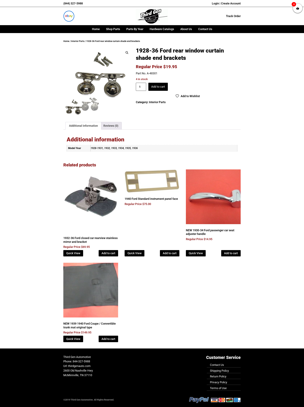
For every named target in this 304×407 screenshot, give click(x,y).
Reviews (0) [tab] (110, 125)
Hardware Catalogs (162, 29)
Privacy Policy (218, 382)
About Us (186, 29)
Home (96, 29)
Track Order (233, 16)
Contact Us (205, 29)
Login (215, 3)
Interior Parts (77, 41)
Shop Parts (113, 29)
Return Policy (218, 376)
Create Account (231, 3)
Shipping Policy (219, 370)
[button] (127, 53)
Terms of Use (218, 388)
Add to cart (158, 86)
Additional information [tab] (83, 125)
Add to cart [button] (108, 253)
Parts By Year (134, 29)
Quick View (73, 253)
